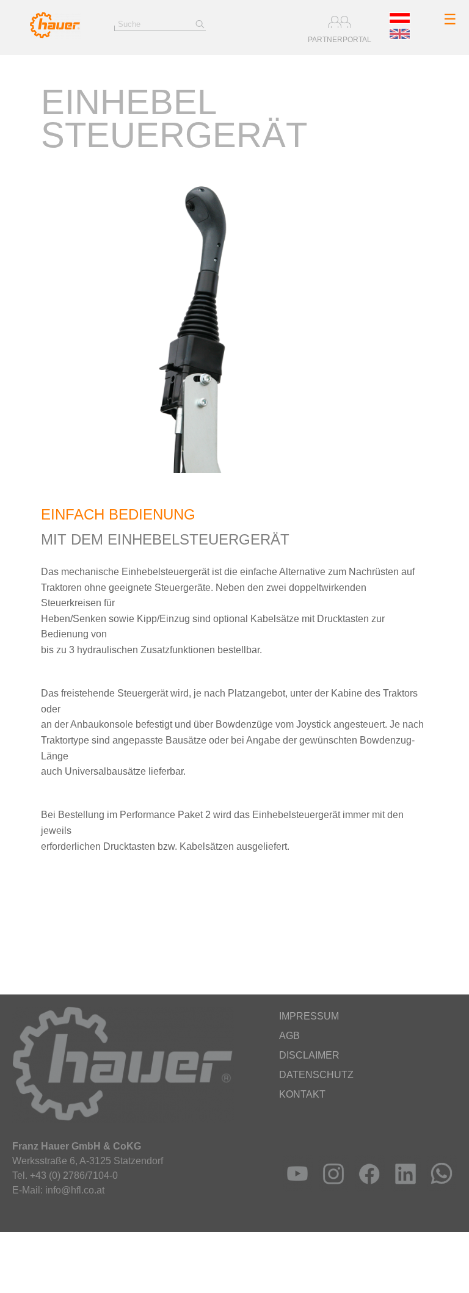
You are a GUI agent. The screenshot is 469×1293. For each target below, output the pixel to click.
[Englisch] (399, 36)
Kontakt (302, 1094)
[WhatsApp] (439, 1188)
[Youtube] (295, 1188)
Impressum (309, 1016)
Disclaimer (309, 1055)
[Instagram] (331, 1188)
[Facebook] (367, 1188)
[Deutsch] (399, 20)
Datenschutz (316, 1075)
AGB (289, 1035)
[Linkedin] (403, 1188)
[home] (55, 35)
